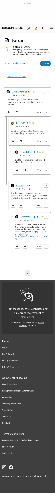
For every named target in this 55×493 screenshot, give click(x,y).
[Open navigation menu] (51, 28)
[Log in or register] (29, 28)
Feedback (6, 423)
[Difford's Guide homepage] (13, 28)
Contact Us (6, 417)
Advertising (7, 397)
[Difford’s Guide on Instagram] (5, 467)
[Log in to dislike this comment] (17, 112)
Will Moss (20, 185)
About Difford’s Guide (14, 377)
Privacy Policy (8, 447)
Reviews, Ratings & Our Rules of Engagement (21, 440)
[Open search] (44, 28)
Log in (4, 348)
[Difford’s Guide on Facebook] (12, 467)
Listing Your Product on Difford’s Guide (18, 391)
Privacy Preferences (10, 361)
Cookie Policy (7, 453)
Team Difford (7, 410)
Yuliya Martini (21, 46)
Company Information (11, 404)
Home (5, 341)
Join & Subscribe (9, 354)
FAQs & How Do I (9, 384)
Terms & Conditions (13, 433)
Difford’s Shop (8, 367)
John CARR (20, 123)
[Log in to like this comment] (9, 112)
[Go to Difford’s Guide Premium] (36, 28)
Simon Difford (18, 92)
